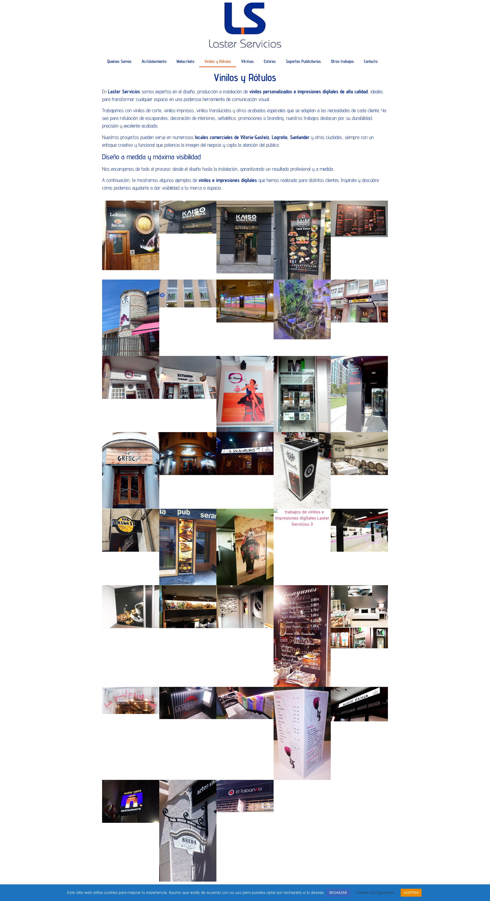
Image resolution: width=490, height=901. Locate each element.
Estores (270, 61)
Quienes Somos (119, 61)
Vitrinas (247, 61)
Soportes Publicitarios (303, 61)
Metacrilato (185, 61)
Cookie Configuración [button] (375, 892)
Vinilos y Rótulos (217, 61)
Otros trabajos (342, 61)
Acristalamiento (154, 61)
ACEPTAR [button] (411, 893)
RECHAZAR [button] (338, 893)
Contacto (370, 61)
